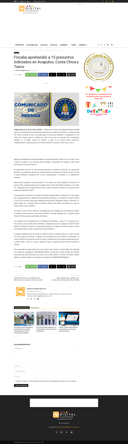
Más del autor (35, 308)
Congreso (82, 45)
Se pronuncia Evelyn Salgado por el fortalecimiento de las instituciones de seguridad (46, 329)
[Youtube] (112, 1)
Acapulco (53, 45)
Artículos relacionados (22, 308)
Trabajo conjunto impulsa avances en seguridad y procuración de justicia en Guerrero (68, 329)
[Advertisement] (80, 9)
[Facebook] (103, 1)
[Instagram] (106, 1)
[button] (112, 45)
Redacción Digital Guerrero (23, 70)
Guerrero (63, 45)
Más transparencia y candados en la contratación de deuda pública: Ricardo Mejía (65, 279)
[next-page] (18, 336)
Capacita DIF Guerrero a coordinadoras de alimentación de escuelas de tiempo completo (28, 279)
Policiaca (44, 45)
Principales (19, 45)
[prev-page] (15, 336)
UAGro (73, 45)
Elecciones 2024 (32, 45)
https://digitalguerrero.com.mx (34, 291)
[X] (109, 1)
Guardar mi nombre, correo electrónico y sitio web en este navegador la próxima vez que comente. (46, 381)
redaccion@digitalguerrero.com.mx (68, 427)
